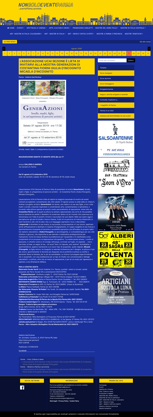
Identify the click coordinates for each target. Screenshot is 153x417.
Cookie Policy (74, 401)
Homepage (103, 385)
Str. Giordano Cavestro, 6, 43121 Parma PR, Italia (38, 338)
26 (124, 53)
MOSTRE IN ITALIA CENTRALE (109, 398)
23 (110, 53)
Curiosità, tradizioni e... (109, 100)
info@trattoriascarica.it (84, 309)
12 (57, 53)
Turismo (103, 68)
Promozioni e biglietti (83, 28)
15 (72, 53)
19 (91, 53)
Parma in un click (107, 111)
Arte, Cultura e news (106, 391)
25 (119, 53)
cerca (131, 60)
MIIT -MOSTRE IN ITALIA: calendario (111, 400)
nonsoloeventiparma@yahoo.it (60, 387)
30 (143, 53)
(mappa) (69, 277)
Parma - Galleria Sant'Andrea (30, 77)
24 (115, 53)
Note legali (53, 401)
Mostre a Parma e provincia (109, 34)
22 (105, 53)
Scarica (29, 309)
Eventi (101, 387)
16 (76, 53)
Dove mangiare (106, 73)
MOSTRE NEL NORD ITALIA (108, 395)
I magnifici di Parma (108, 105)
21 (100, 53)
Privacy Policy (63, 401)
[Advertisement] (106, 8)
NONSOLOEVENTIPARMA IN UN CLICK (115, 116)
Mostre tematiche (105, 408)
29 (138, 53)
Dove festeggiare (107, 84)
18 (86, 53)
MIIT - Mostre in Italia (106, 402)
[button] (20, 28)
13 (62, 53)
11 (52, 53)
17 (81, 53)
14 (67, 53)
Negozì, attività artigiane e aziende (114, 94)
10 (48, 53)
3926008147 (60, 396)
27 (129, 53)
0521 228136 (24, 343)
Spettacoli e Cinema (106, 389)
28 (134, 53)
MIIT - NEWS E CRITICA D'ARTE (110, 404)
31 (148, 53)
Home (11, 28)
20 (95, 53)
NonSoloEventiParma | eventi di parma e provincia (47, 6)
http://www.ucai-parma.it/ (29, 340)
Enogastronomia (106, 89)
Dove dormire (105, 78)
